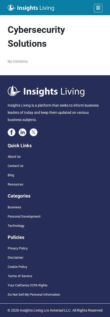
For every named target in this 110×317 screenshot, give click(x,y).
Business (14, 207)
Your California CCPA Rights (28, 285)
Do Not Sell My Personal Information (34, 294)
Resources (15, 184)
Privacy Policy (18, 248)
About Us (14, 156)
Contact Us (16, 166)
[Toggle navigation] (98, 8)
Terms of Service (20, 276)
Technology (16, 226)
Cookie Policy (17, 267)
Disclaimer (15, 257)
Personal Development (24, 216)
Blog (11, 175)
